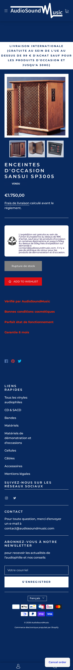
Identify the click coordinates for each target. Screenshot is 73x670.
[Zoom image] (36, 106)
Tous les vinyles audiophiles (15, 400)
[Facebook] (6, 361)
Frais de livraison (16, 203)
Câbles (9, 458)
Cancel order (57, 662)
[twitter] (14, 498)
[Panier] (67, 10)
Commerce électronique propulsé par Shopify (37, 627)
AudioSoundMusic (40, 622)
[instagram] (6, 498)
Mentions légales (17, 474)
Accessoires (13, 466)
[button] (10, 106)
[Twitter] (19, 361)
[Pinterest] (13, 361)
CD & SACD (12, 410)
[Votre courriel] (36, 570)
